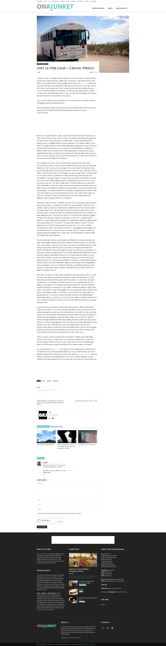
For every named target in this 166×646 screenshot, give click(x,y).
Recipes (110, 8)
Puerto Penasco (70, 470)
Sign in (103, 604)
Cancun (43, 381)
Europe (67, 1)
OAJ (39, 72)
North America (80, 1)
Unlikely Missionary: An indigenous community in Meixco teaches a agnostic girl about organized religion (50, 402)
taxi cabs (84, 83)
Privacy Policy (92, 644)
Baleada (81, 589)
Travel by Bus (56, 381)
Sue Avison (71, 573)
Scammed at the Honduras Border (45, 444)
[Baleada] (73, 592)
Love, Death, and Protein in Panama (86, 444)
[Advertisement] (67, 124)
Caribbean (62, 1)
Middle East (73, 1)
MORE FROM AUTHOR (57, 426)
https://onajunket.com (53, 415)
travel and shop (84, 354)
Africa (45, 1)
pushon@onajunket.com (74, 637)
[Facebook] (103, 628)
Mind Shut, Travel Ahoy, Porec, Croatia (86, 401)
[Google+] (50, 418)
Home (38, 13)
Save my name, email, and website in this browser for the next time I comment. (60, 513)
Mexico (46, 63)
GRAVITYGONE (84, 644)
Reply (44, 474)
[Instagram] (107, 628)
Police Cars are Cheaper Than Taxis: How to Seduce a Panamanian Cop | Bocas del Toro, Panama (66, 446)
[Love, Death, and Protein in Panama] (87, 436)
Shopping (49, 381)
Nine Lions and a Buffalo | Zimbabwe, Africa (79, 570)
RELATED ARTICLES (43, 426)
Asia (49, 1)
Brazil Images (82, 601)
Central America (55, 1)
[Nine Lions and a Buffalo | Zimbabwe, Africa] (83, 560)
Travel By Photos (121, 8)
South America (93, 1)
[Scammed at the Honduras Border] (46, 436)
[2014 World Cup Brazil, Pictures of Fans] (73, 600)
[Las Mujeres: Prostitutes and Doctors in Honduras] (73, 583)
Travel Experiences (109, 579)
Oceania (87, 1)
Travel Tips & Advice (98, 8)
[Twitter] (53, 418)
